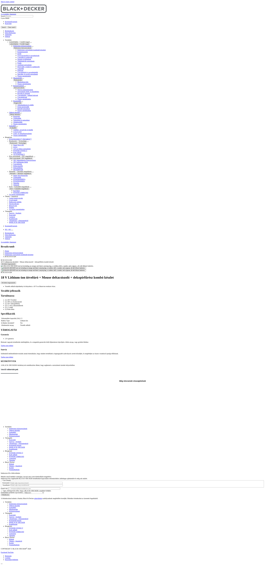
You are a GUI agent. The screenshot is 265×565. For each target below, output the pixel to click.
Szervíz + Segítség (15, 213)
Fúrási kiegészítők (23, 107)
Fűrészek (20, 70)
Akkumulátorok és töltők (25, 105)
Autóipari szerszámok (24, 65)
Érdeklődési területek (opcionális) (12, 493)
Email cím (4, 488)
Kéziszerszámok (18, 86)
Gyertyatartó (13, 200)
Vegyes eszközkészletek (25, 90)
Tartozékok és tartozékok (21, 120)
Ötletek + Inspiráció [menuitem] (11, 196)
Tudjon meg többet (7, 346)
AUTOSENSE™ (19, 154)
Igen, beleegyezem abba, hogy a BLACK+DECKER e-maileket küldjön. (27, 491)
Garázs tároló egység (16, 198)
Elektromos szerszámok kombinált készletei (31, 50)
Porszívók (16, 116)
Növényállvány (14, 204)
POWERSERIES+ (19, 179)
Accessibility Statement (8, 14)
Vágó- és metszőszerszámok (22, 133)
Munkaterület (17, 78)
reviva (15, 147)
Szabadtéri (12, 126)
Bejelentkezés (9, 31)
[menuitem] (134, 87)
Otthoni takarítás (14, 112)
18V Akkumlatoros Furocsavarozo (24, 160)
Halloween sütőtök (15, 202)
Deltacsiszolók (18, 166)
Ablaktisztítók (17, 122)
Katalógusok (13, 219)
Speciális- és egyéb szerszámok (27, 74)
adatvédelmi (38, 498)
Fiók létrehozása (10, 33)
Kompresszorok (22, 52)
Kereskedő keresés (11, 22)
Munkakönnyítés (22, 82)
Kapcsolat (8, 23)
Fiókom (7, 36)
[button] (4, 552)
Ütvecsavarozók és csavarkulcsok (28, 55)
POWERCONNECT (20, 151)
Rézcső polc (13, 206)
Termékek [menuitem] (8, 40)
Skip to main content (7, 2)
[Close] (1, 563)
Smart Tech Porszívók (20, 175)
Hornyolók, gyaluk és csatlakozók (28, 67)
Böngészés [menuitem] (8, 137)
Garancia (12, 217)
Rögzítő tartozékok (23, 109)
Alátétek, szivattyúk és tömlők (23, 130)
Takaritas (16, 183)
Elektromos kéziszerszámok (22, 46)
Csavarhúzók (17, 164)
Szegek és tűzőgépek (24, 59)
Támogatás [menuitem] (8, 211)
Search (3, 16)
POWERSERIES (19, 181)
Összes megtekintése (24, 76)
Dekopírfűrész (18, 168)
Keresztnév (6, 483)
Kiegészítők (17, 101)
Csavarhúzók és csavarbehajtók (27, 72)
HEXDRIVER (18, 170)
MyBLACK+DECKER (17, 222)
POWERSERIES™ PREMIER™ (20, 139)
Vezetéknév (6, 485)
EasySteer (16, 191)
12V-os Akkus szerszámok (22, 149)
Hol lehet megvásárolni (8, 264)
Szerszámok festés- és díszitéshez (28, 92)
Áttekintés (8, 35)
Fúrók (19, 54)
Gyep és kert (17, 132)
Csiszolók (20, 69)
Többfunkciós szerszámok (25, 61)
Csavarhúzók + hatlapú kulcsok (27, 95)
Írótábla (11, 207)
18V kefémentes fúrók (20, 162)
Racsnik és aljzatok (23, 93)
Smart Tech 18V (18, 145)
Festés (19, 63)
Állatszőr (16, 185)
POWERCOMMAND (20, 193)
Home (7, 251)
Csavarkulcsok (22, 97)
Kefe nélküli (17, 152)
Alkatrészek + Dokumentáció (18, 220)
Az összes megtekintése (17, 194)
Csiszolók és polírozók (24, 57)
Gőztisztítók (17, 118)
